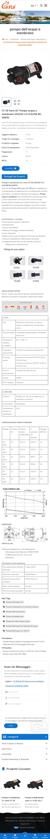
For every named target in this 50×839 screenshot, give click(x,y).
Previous (1, 789)
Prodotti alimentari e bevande (15, 759)
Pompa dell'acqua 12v (14, 602)
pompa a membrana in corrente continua (22, 607)
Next (46, 789)
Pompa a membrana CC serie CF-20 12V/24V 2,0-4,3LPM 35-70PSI (11, 799)
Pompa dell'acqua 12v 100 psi (17, 631)
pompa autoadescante (14, 617)
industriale (6, 754)
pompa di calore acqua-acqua (18, 621)
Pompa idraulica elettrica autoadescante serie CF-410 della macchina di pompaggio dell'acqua (23, 643)
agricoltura (7, 749)
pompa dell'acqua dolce (15, 612)
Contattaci (9, 168)
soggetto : (24, 684)
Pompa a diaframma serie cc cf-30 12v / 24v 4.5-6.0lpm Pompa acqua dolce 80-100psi (24, 652)
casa (6, 39)
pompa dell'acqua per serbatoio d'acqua (22, 626)
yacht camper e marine (12, 743)
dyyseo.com (25, 824)
